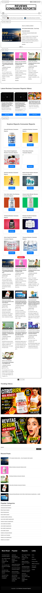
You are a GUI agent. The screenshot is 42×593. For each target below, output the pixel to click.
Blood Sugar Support (5, 510)
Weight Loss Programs (7, 360)
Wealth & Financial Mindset (27, 25)
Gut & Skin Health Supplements (7, 519)
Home (33, 554)
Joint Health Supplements (6, 525)
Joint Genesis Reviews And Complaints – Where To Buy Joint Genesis (21, 333)
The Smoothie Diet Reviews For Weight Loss (6, 566)
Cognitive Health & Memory (6, 516)
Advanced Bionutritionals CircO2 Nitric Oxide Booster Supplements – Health (21, 302)
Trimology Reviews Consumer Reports (17, 476)
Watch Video (7, 114)
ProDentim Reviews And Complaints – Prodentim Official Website (8, 333)
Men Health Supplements (6, 528)
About (33, 557)
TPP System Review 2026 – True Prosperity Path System (7, 64)
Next (23, 379)
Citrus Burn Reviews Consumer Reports (17, 485)
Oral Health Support (5, 530)
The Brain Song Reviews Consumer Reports (6, 571)
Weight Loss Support (32, 61)
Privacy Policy (34, 561)
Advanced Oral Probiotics (6, 507)
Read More (23, 44)
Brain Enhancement (5, 512)
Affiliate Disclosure (35, 563)
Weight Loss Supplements (20, 61)
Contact (33, 569)
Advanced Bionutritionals (6, 505)
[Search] (39, 13)
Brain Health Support (5, 514)
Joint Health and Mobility (6, 523)
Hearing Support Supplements (7, 521)
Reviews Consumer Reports (25, 588)
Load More (21, 257)
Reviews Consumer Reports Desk (30, 32)
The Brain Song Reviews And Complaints (5, 577)
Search (2, 447)
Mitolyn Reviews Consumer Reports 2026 (17, 467)
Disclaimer (34, 559)
